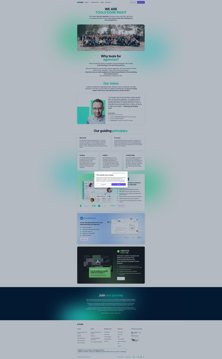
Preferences (103, 184)
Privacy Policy (122, 181)
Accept (118, 184)
